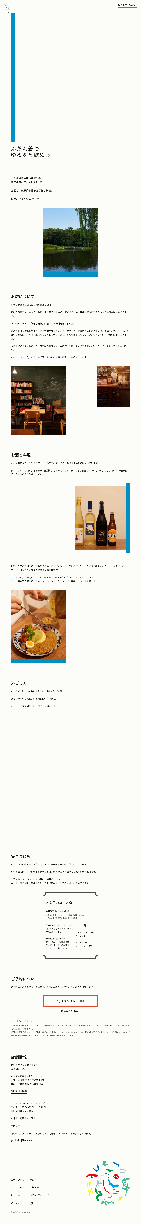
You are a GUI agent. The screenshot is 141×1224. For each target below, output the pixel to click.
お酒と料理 (16, 1187)
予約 (32, 1179)
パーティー (16, 1202)
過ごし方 (15, 1195)
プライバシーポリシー (41, 1195)
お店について (17, 1179)
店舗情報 (34, 1187)
